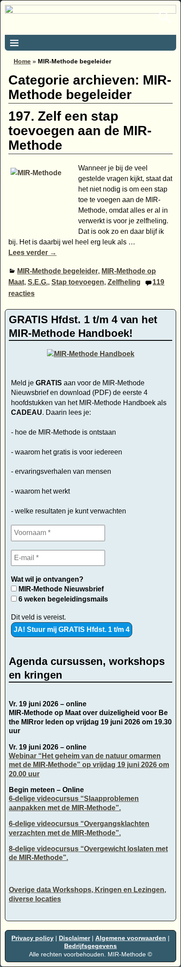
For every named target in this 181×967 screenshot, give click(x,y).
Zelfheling (124, 282)
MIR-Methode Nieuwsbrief (60, 589)
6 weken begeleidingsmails (62, 599)
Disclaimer (74, 937)
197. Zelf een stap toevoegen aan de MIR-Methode (80, 130)
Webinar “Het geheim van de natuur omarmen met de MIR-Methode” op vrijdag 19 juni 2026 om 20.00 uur (89, 765)
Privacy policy (32, 937)
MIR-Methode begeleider (57, 271)
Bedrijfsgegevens (90, 945)
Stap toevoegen (77, 282)
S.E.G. (38, 282)
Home (22, 61)
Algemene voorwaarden (130, 937)
